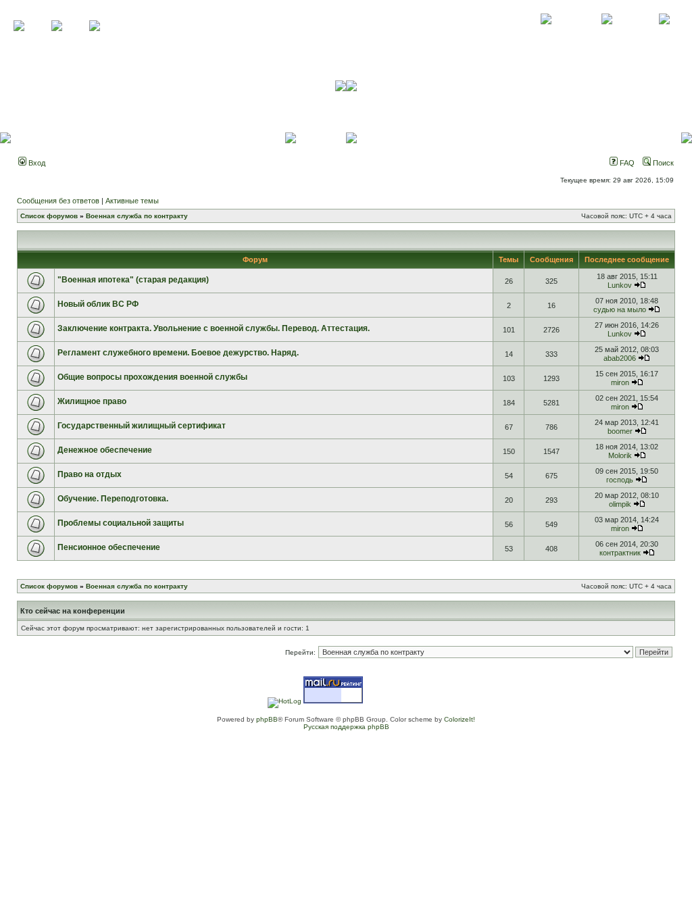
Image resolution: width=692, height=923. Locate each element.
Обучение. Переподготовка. (112, 498)
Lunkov (620, 285)
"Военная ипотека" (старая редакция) (133, 279)
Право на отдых (89, 474)
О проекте (546, 34)
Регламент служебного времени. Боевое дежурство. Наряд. (178, 352)
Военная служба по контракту (137, 216)
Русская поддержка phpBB (346, 726)
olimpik (620, 504)
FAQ (626, 163)
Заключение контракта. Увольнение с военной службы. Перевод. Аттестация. (213, 328)
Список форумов (49, 216)
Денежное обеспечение (104, 450)
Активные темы (132, 201)
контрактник (620, 553)
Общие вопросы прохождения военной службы (152, 377)
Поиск (662, 163)
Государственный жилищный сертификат (141, 425)
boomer (620, 431)
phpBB (267, 719)
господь (619, 480)
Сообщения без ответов (58, 201)
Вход (35, 163)
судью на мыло (619, 309)
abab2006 (619, 358)
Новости (663, 34)
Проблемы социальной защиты (120, 523)
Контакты (606, 34)
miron (620, 382)
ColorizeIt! (459, 719)
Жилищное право (91, 401)
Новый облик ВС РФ (98, 304)
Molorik (620, 455)
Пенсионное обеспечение (108, 547)
